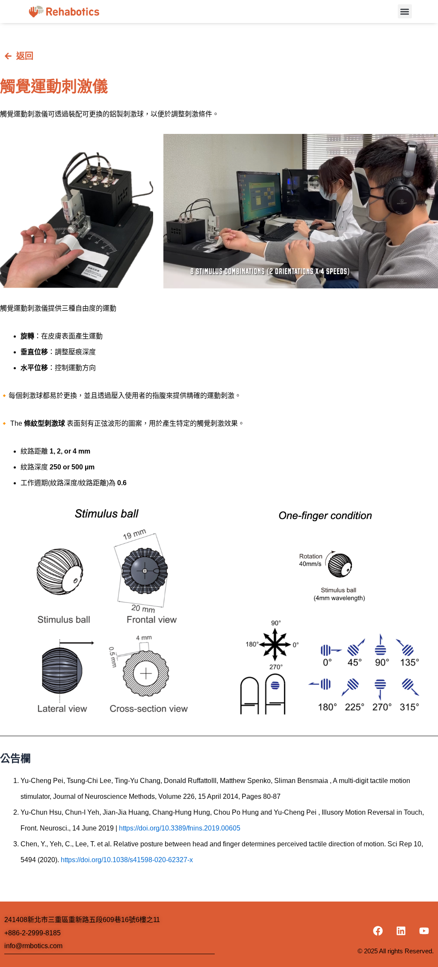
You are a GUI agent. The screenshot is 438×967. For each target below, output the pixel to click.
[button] (405, 11)
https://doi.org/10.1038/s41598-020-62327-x (127, 859)
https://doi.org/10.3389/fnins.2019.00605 (179, 828)
